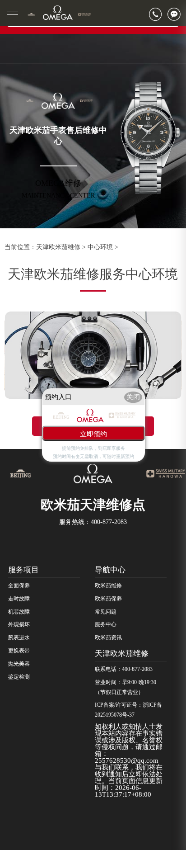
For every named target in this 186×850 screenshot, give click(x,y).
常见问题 (105, 611)
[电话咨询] (158, 14)
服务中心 (105, 624)
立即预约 (93, 434)
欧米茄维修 (108, 585)
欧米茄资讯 (108, 637)
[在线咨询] (176, 14)
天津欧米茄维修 (58, 246)
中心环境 (100, 246)
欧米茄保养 (108, 598)
